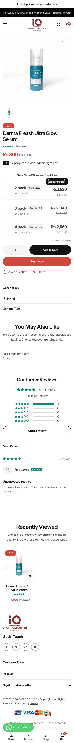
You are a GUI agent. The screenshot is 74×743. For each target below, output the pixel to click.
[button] (8, 146)
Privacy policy (36, 722)
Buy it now (36, 261)
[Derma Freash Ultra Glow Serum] (19, 564)
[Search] (58, 25)
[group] (37, 68)
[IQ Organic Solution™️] (37, 25)
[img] (12, 459)
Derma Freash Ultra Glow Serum (19, 587)
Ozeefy (34, 703)
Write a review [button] (37, 431)
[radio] (37, 190)
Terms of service (56, 722)
